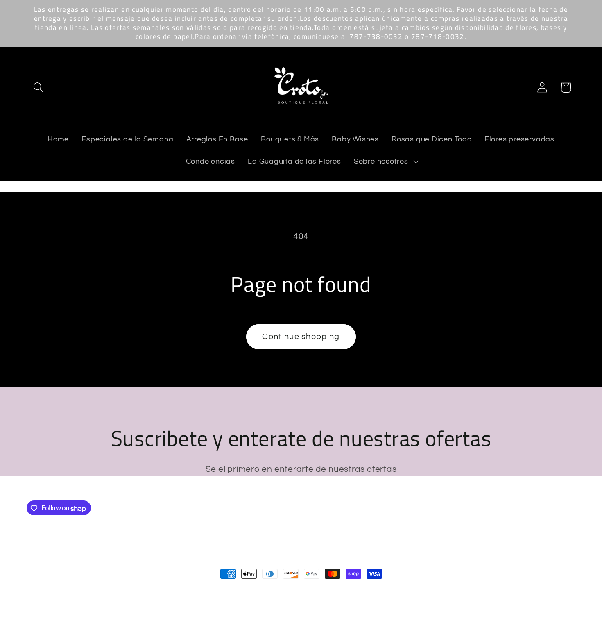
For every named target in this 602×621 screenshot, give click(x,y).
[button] (38, 87)
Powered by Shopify (137, 591)
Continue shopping (300, 336)
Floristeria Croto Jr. (79, 591)
